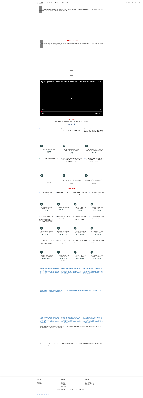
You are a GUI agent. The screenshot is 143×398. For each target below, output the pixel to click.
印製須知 (56, 2)
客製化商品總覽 (65, 2)
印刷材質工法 (49, 2)
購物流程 (63, 383)
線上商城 (73, 2)
